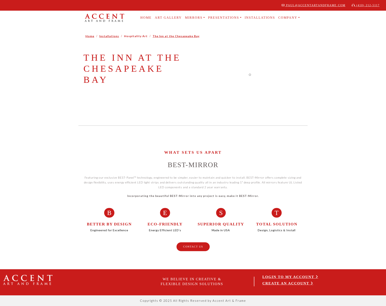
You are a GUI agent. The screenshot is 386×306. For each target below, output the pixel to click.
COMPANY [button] (287, 17)
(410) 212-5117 (367, 5)
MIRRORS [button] (193, 17)
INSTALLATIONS (260, 17)
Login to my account (289, 277)
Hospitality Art (136, 36)
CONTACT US (193, 246)
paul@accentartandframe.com (315, 5)
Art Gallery (168, 17)
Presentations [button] (223, 17)
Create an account (286, 283)
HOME (146, 17)
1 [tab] (250, 75)
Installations (109, 36)
